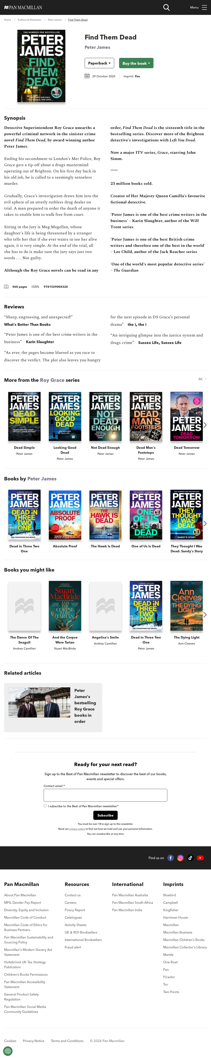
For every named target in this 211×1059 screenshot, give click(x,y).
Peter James (55, 19)
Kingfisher (170, 910)
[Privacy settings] (8, 1051)
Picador (169, 977)
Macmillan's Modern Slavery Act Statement (28, 952)
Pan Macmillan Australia (130, 895)
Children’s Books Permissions (26, 974)
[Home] (23, 7)
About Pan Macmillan (20, 895)
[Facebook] (170, 858)
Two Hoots (171, 992)
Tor (165, 984)
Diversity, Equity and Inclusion (26, 910)
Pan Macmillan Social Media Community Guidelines (25, 1009)
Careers (70, 902)
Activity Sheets (75, 925)
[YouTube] (200, 858)
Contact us (73, 895)
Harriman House (175, 917)
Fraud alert (73, 947)
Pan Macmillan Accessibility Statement (24, 984)
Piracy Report (75, 910)
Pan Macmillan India (127, 910)
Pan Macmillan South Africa (132, 902)
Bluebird (169, 895)
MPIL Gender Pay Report (22, 902)
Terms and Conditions (67, 1041)
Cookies (10, 1041)
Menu (194, 7)
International (127, 884)
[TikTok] (190, 858)
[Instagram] (180, 858)
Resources (77, 884)
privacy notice (77, 828)
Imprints (173, 884)
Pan (166, 969)
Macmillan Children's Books (184, 940)
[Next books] (205, 425)
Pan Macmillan (21, 884)
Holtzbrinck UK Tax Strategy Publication (25, 964)
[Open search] (166, 7)
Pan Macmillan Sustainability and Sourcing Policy (28, 939)
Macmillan (171, 925)
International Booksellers (83, 940)
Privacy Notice (33, 1041)
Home (7, 19)
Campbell (170, 902)
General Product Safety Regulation (21, 996)
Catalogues (73, 917)
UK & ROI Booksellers (81, 932)
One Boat (170, 962)
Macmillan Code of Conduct (25, 917)
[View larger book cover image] (41, 66)
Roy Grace (52, 380)
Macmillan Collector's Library (185, 947)
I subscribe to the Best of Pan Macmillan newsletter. (83, 806)
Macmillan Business (177, 932)
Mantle (168, 955)
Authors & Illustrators (29, 19)
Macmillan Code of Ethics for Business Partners (25, 927)
